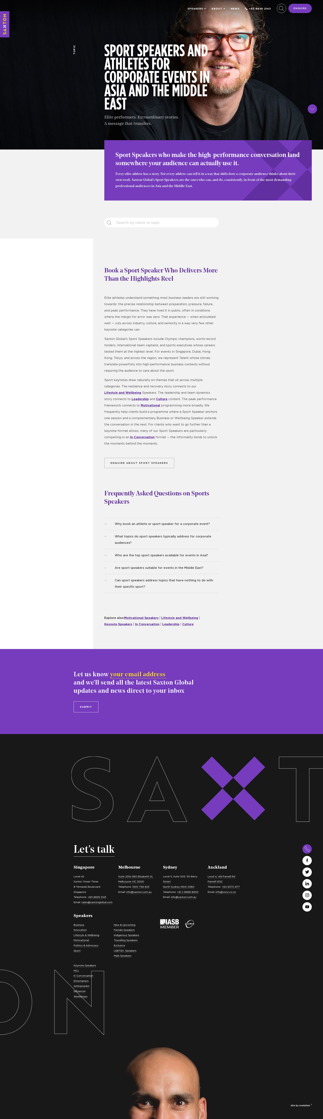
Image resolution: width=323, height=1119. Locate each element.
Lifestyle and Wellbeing (122, 392)
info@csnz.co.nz (226, 892)
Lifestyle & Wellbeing (86, 935)
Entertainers (81, 981)
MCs (76, 970)
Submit (86, 706)
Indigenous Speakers (126, 935)
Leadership (140, 399)
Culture (161, 399)
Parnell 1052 (215, 881)
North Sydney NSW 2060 (178, 886)
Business (79, 925)
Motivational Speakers (141, 617)
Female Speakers (124, 930)
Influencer (80, 991)
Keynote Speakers (118, 624)
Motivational (150, 405)
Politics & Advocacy (86, 945)
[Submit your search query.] (111, 222)
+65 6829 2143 (260, 8)
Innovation (80, 930)
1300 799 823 (140, 886)
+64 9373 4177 (231, 886)
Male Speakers (122, 955)
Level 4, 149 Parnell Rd (221, 876)
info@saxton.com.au (139, 892)
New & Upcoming (124, 925)
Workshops (80, 996)
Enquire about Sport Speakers (139, 463)
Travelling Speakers (126, 940)
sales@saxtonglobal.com (97, 902)
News (235, 8)
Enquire (300, 8)
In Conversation (142, 437)
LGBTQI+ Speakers (125, 950)
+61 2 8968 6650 (188, 892)
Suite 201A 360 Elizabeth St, (135, 876)
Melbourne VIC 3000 (131, 881)
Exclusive (119, 945)
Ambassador (82, 986)
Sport (77, 950)
